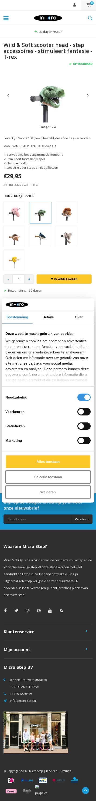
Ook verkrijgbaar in (18, 196)
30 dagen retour (50, 32)
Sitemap (66, 771)
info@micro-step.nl (23, 701)
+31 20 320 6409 (21, 694)
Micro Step (36, 771)
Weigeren (48, 492)
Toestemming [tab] (17, 317)
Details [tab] (48, 317)
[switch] (84, 411)
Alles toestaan (48, 462)
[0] (88, 5)
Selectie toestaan (48, 477)
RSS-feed (52, 771)
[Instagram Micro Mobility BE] (27, 610)
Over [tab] (79, 317)
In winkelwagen (66, 279)
